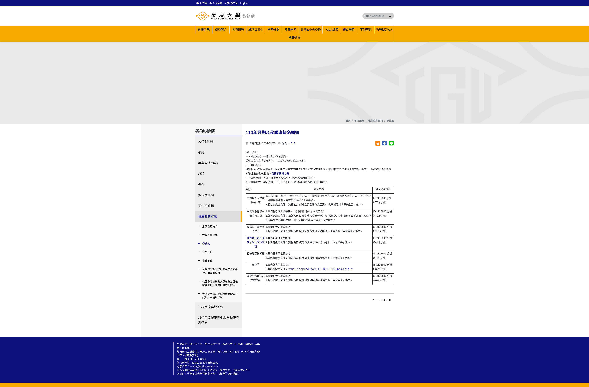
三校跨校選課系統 (210, 307)
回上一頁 (386, 300)
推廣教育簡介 (210, 226)
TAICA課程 (331, 29)
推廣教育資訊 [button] (207, 216)
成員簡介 (221, 29)
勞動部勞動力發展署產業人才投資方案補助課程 (220, 271)
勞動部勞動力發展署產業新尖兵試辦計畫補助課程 (220, 295)
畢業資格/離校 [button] (208, 163)
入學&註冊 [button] (205, 141)
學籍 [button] (201, 152)
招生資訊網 (206, 206)
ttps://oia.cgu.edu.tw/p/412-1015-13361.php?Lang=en (321, 269)
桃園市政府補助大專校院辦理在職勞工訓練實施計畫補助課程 (220, 283)
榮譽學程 (349, 29)
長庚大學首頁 (231, 3)
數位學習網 (206, 195)
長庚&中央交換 (311, 29)
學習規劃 (273, 29)
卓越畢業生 (255, 29)
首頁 (348, 120)
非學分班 (207, 252)
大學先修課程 (210, 235)
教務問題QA (384, 29)
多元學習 (290, 29)
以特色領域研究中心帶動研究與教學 (218, 319)
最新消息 (204, 29)
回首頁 (203, 3)
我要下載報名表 (280, 173)
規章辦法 (294, 37)
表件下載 (207, 260)
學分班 (390, 120)
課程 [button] (201, 173)
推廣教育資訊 (375, 120)
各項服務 (238, 29)
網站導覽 (217, 3)
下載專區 (366, 29)
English (244, 3)
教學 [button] (201, 184)
